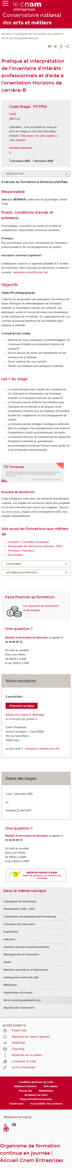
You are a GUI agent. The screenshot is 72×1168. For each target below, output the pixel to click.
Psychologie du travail (18, 992)
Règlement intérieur (25, 1086)
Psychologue (15, 554)
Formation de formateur (19, 924)
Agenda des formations (19, 1007)
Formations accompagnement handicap (30, 916)
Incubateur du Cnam (36, 1095)
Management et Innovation (21, 954)
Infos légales (51, 1086)
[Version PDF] (61, 47)
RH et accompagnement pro (19, 38)
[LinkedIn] (5, 1124)
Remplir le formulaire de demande (26, 637)
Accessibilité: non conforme (46, 1103)
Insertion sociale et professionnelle (26, 947)
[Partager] (67, 47)
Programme (13, 564)
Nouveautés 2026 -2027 (19, 909)
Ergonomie (11, 931)
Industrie (9, 939)
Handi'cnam (16, 1103)
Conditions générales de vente (36, 1082)
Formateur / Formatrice (21, 550)
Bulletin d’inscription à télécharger (25, 714)
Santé (7, 962)
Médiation (10, 985)
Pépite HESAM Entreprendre (36, 1099)
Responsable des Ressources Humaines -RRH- (35, 546)
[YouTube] (14, 1124)
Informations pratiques (21, 572)
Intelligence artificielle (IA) (21, 977)
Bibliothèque (46, 1090)
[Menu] (5, 4)
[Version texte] (55, 47)
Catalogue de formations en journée (38, 33)
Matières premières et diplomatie (26, 969)
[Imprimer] (49, 47)
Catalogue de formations (20, 901)
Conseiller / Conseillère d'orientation (28, 541)
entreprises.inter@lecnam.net (31, 272)
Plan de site (25, 1090)
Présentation (14, 174)
